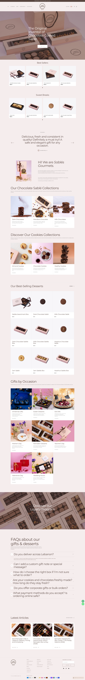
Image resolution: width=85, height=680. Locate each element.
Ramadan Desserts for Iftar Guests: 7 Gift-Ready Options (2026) (63, 640)
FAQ (48, 666)
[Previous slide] (9, 76)
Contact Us (28, 671)
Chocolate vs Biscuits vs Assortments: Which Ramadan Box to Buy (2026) (41, 641)
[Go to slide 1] (42, 87)
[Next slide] (76, 76)
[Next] (72, 143)
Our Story (28, 668)
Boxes (28, 666)
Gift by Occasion (29, 664)
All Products (39, 661)
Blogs (48, 668)
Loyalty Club (29, 670)
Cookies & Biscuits (30, 661)
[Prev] (12, 143)
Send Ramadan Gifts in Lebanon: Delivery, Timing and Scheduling (21, 640)
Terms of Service (50, 664)
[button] (67, 6)
